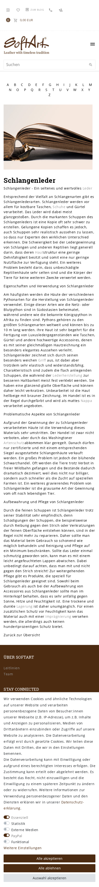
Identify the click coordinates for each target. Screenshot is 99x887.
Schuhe (59, 206)
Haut (39, 252)
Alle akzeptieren (49, 858)
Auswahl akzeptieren (49, 878)
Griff (42, 360)
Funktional (20, 842)
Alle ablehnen (49, 868)
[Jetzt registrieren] (61, 9)
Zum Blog (37, 9)
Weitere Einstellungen (23, 848)
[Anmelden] (8, 9)
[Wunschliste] (18, 9)
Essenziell (19, 817)
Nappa (86, 400)
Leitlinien (12, 668)
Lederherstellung (67, 375)
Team (8, 674)
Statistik (18, 823)
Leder (88, 188)
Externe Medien (24, 830)
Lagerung (25, 606)
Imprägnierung (58, 616)
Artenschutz (14, 442)
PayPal (16, 836)
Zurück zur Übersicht (22, 635)
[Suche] (90, 65)
